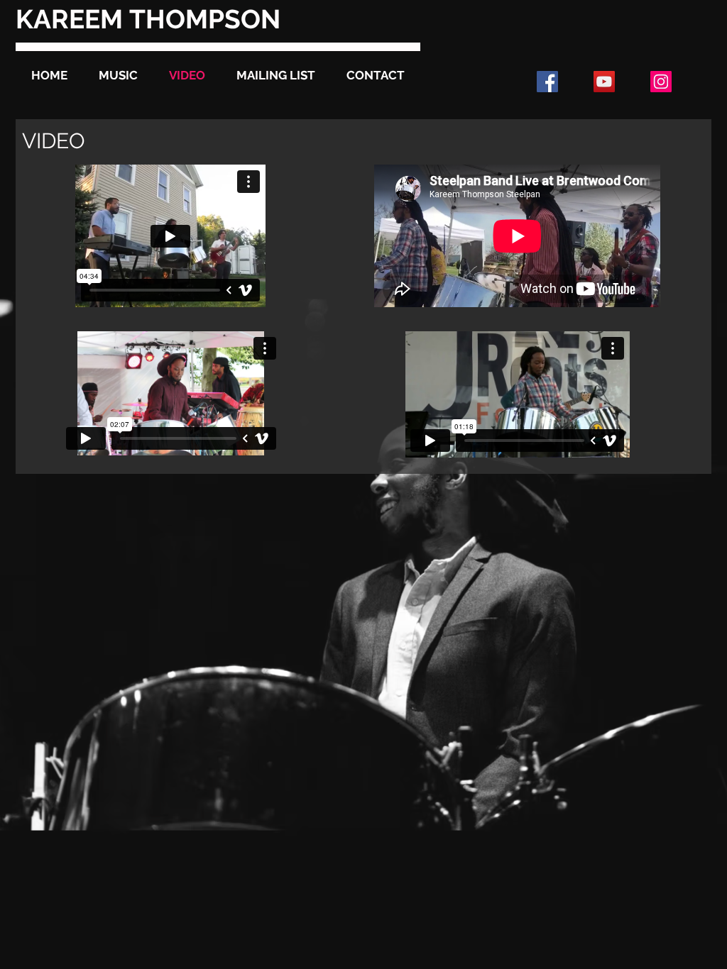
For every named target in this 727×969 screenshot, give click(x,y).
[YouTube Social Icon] (604, 81)
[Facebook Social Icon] (547, 81)
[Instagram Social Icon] (661, 81)
